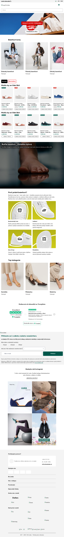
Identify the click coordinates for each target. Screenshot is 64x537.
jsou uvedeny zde (39, 362)
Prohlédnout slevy (32, 31)
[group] (12, 58)
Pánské (5, 344)
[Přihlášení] (55, 5)
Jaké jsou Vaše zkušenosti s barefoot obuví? (12, 348)
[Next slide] (62, 57)
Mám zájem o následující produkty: (9, 342)
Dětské (20, 344)
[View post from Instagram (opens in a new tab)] (20, 397)
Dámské (13, 344)
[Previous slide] (3, 57)
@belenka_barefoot (32, 378)
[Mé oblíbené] (51, 5)
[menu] (62, 5)
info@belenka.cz (47, 464)
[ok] (61, 10)
